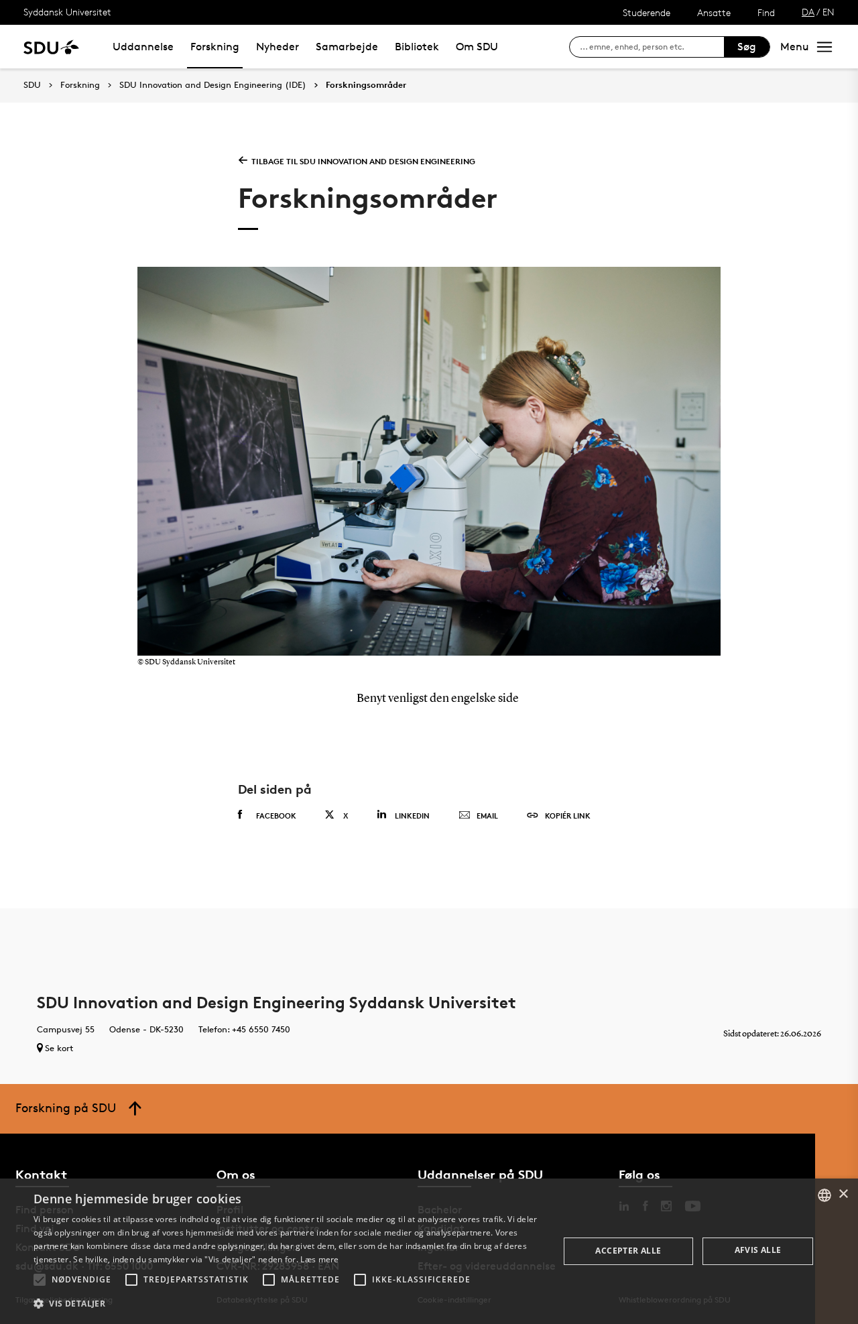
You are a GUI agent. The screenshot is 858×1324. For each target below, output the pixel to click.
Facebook (276, 815)
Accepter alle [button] (628, 1250)
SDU (32, 84)
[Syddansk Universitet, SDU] (51, 47)
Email (487, 815)
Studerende (646, 12)
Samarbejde (347, 46)
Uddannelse (143, 46)
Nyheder (277, 46)
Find (766, 12)
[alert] (429, 1251)
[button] (39, 1279)
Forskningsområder (366, 85)
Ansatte (714, 12)
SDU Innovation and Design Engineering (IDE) (212, 85)
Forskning (214, 46)
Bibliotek (417, 46)
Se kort (59, 1047)
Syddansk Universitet (67, 11)
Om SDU (477, 46)
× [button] (843, 1194)
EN (828, 11)
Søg (746, 46)
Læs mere (319, 1259)
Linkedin (412, 815)
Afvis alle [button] (758, 1250)
